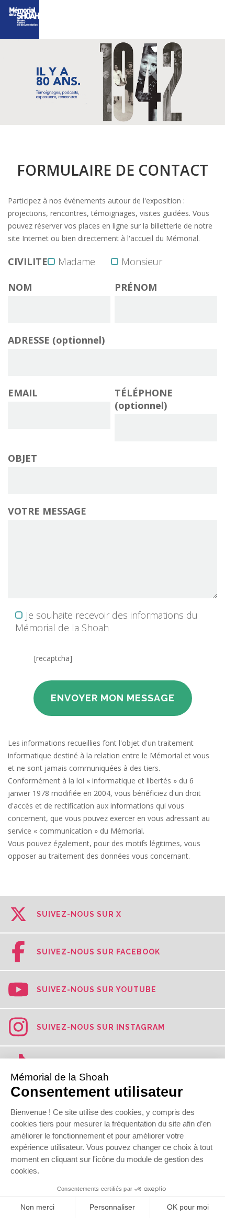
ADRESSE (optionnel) (56, 340)
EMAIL (23, 392)
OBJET (22, 458)
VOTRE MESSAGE (47, 511)
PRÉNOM (136, 287)
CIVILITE (28, 261)
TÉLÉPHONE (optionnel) (144, 399)
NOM (20, 287)
